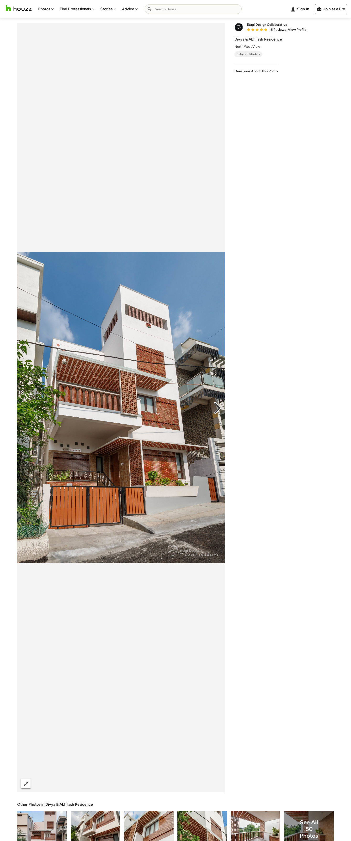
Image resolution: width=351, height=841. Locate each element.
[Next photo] (217, 407)
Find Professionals (75, 9)
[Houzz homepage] (18, 8)
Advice (128, 9)
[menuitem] (46, 9)
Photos (44, 9)
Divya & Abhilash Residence (69, 804)
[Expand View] (26, 783)
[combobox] (193, 9)
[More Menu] (216, 783)
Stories (106, 9)
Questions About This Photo (256, 71)
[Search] (149, 9)
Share (112, 783)
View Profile (297, 30)
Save (136, 783)
